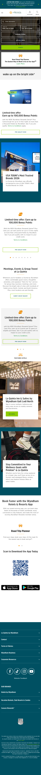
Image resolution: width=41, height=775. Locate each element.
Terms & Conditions (14, 126)
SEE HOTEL (12, 414)
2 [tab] (13, 257)
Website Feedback (20, 678)
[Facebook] (10, 671)
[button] (2, 4)
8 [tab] (30, 257)
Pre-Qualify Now (20, 6)
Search (20, 47)
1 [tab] (10, 257)
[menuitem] (2, 13)
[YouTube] (31, 671)
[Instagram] (24, 671)
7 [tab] (27, 257)
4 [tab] (19, 257)
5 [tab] (21, 257)
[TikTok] (17, 671)
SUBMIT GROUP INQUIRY (20, 296)
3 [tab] (16, 257)
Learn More (21, 63)
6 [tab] (24, 257)
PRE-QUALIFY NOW (20, 249)
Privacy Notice (21, 740)
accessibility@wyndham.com (33, 744)
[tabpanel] (20, 170)
